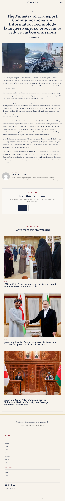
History (7, 446)
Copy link (22, 208)
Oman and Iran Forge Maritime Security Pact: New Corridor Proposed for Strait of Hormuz (30, 343)
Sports (7, 459)
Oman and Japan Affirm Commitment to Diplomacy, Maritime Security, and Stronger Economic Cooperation (27, 402)
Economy (7, 456)
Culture (7, 443)
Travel (6, 449)
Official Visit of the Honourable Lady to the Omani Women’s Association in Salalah (30, 285)
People (7, 453)
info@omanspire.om (10, 488)
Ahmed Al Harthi (33, 37)
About (6, 472)
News (32, 11)
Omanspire (32, 2)
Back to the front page (37, 207)
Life (6, 462)
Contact (7, 475)
